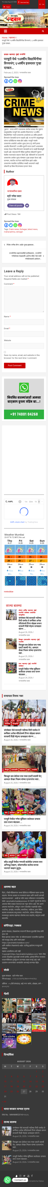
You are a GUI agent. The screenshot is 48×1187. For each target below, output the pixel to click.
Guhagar (23, 229)
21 (30, 1086)
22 (36, 1086)
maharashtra (9, 232)
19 (18, 1086)
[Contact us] (7, 1180)
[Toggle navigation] (5, 31)
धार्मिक (25, 610)
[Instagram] (20, 81)
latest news (32, 229)
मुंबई (17, 54)
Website (7, 340)
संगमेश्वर (26, 613)
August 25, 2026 (25, 656)
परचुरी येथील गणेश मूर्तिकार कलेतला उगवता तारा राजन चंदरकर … (29, 672)
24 (5, 1091)
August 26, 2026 (25, 632)
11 (11, 1081)
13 (24, 1081)
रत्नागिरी (22, 54)
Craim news (14, 229)
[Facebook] (6, 81)
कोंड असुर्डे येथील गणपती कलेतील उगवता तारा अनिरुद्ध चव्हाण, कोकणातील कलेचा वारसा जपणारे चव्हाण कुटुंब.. (23, 865)
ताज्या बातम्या (14, 606)
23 (43, 1086)
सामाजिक (32, 613)
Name (7, 316)
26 (18, 1091)
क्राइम (6, 54)
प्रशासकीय (27, 639)
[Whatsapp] (15, 81)
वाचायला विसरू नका (13, 695)
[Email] (27, 206)
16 (43, 1081)
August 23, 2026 (11, 872)
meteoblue (8, 591)
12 (18, 1081)
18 (11, 1086)
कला (20, 664)
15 (36, 1081)
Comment (9, 284)
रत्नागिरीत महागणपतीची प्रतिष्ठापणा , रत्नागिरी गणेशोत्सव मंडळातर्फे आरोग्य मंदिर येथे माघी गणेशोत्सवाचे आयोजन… (25, 256)
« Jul (4, 1101)
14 (30, 1081)
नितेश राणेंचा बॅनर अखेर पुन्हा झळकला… (21, 245)
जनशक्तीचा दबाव (25, 72)
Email (7, 328)
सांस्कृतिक (22, 615)
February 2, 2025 (11, 72)
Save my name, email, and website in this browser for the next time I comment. (22, 356)
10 (5, 1081)
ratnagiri (19, 232)
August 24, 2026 (25, 678)
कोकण (20, 610)
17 (5, 1086)
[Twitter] (11, 81)
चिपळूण (21, 639)
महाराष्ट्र (12, 54)
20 (24, 1086)
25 (11, 1091)
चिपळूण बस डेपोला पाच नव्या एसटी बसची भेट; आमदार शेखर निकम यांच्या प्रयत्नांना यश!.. (30, 648)
